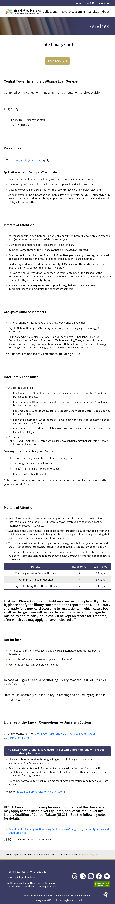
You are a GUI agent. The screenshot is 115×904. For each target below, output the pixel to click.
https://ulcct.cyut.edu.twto (27, 160)
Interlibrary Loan (45, 854)
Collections (50, 11)
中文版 (90, 3)
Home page (12, 854)
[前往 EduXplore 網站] (106, 893)
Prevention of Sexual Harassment (73, 895)
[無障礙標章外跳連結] (102, 884)
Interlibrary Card (57, 61)
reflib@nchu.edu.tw (25, 877)
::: (1, 7)
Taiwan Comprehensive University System (41, 791)
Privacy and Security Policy (38, 895)
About (105, 11)
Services (93, 11)
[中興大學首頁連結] (22, 11)
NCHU (79, 3)
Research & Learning (73, 11)
